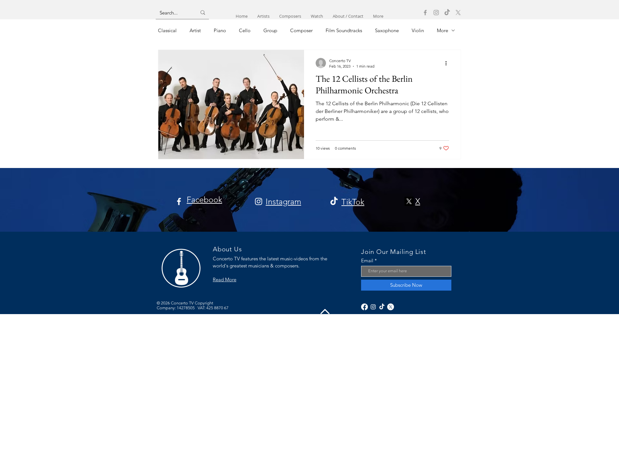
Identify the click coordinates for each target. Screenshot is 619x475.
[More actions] (448, 63)
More (442, 30)
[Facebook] (425, 12)
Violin (418, 30)
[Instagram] (436, 12)
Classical (167, 30)
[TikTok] (447, 12)
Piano (220, 30)
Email (367, 260)
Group (270, 30)
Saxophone (387, 30)
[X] (458, 12)
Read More (224, 279)
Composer (301, 30)
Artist (195, 30)
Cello (245, 30)
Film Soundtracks (344, 30)
